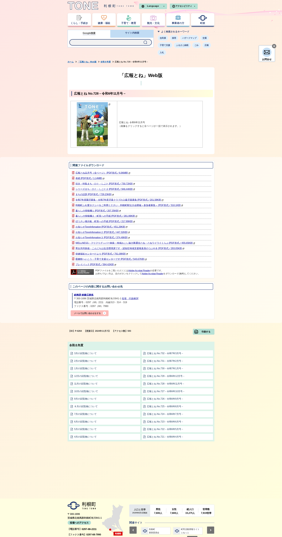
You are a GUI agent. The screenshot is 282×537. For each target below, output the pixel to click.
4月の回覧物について (85, 437)
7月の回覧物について (85, 414)
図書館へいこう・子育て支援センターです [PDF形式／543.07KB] (109, 259)
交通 (205, 38)
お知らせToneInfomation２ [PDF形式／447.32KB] (101, 232)
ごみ (196, 45)
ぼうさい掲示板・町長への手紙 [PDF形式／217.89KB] (103, 221)
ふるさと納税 (182, 45)
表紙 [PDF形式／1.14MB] (88, 178)
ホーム (71, 62)
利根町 (82, 506)
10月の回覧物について (86, 391)
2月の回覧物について (85, 361)
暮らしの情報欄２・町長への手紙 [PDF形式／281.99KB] (105, 216)
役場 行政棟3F (130, 298)
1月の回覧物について (85, 368)
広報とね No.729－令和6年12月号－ (166, 376)
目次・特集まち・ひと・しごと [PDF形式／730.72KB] (103, 183)
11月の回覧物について (86, 383)
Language (153, 6)
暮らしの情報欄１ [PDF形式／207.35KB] (96, 210)
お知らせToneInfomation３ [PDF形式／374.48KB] (101, 237)
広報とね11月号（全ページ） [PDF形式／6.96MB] (101, 173)
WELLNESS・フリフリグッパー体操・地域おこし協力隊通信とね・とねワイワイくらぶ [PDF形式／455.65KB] (134, 243)
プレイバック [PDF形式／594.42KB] (94, 264)
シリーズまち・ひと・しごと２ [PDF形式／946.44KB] (103, 189)
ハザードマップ (189, 38)
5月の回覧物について (85, 429)
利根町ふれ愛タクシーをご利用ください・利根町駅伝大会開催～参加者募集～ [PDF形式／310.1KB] (128, 205)
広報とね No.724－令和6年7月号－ (165, 414)
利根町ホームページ (101, 5)
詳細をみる (155, 530)
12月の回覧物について (86, 376)
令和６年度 (105, 62)
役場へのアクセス (79, 522)
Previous (133, 530)
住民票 (163, 38)
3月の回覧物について (85, 353)
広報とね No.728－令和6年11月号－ (166, 383)
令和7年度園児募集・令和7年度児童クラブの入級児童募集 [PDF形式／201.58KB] (118, 200)
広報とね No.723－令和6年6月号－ (165, 421)
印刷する (206, 332)
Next (210, 530)
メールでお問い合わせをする (87, 313)
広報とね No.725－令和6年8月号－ (165, 406)
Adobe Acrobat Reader (139, 270)
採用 (174, 38)
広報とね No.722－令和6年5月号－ (165, 429)
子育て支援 (165, 45)
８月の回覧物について (86, 406)
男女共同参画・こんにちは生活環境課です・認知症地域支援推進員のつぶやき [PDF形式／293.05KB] (128, 248)
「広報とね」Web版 (87, 62)
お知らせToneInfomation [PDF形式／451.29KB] (100, 227)
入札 (162, 52)
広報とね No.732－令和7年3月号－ (165, 353)
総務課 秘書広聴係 (83, 295)
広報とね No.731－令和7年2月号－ (165, 361)
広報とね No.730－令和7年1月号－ (165, 368)
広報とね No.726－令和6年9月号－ (165, 399)
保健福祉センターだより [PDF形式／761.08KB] (100, 254)
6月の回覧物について (85, 421)
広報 (207, 45)
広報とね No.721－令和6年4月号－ (165, 437)
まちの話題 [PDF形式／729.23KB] (93, 194)
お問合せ (267, 59)
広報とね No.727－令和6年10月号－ (166, 391)
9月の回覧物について (85, 399)
